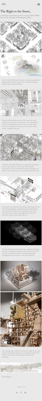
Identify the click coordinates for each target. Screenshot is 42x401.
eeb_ (4, 4)
